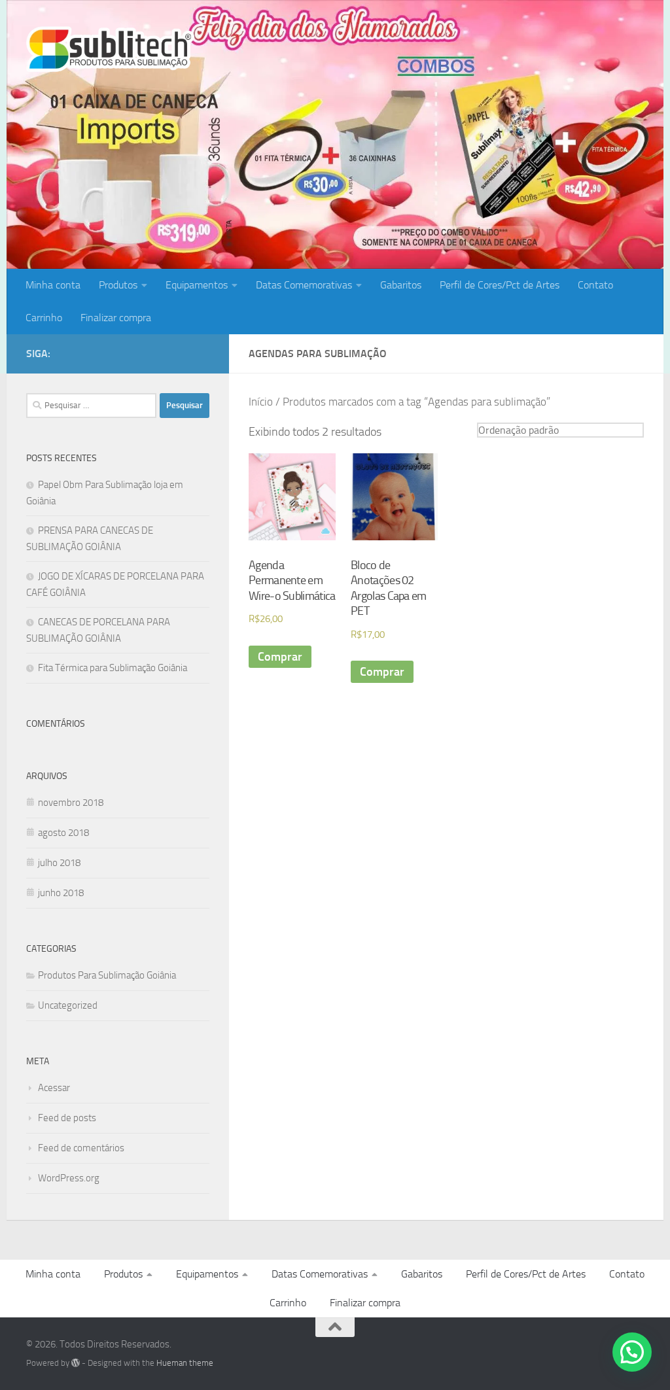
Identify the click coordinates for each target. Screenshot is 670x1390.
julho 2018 (59, 863)
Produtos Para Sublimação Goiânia (107, 975)
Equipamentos (197, 285)
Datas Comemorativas (304, 285)
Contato (595, 285)
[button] (632, 1352)
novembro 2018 (70, 802)
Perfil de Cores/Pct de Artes (499, 285)
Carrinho (44, 317)
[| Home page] (110, 49)
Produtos (118, 285)
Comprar (280, 657)
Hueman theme (184, 1363)
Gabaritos (400, 285)
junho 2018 (61, 893)
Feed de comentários (81, 1148)
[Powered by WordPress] (75, 1363)
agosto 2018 (63, 833)
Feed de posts (67, 1118)
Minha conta (53, 285)
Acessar (54, 1088)
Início (261, 402)
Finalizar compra (115, 317)
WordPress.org (68, 1178)
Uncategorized (67, 1005)
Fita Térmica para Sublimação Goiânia (112, 668)
